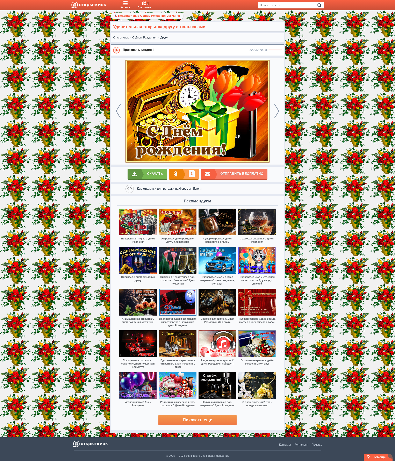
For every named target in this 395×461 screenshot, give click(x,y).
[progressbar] (275, 50)
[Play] (116, 50)
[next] (277, 111)
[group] (197, 50)
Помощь (317, 444)
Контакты (285, 444)
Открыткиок (121, 37)
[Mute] (266, 50)
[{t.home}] (91, 444)
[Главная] (89, 5)
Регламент (301, 444)
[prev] (118, 111)
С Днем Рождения (144, 37)
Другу (164, 37)
